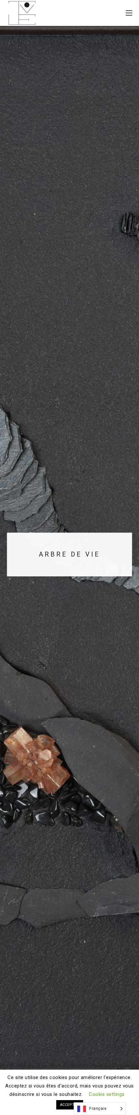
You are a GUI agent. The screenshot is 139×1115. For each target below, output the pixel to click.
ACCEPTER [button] (69, 1105)
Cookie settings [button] (107, 1094)
